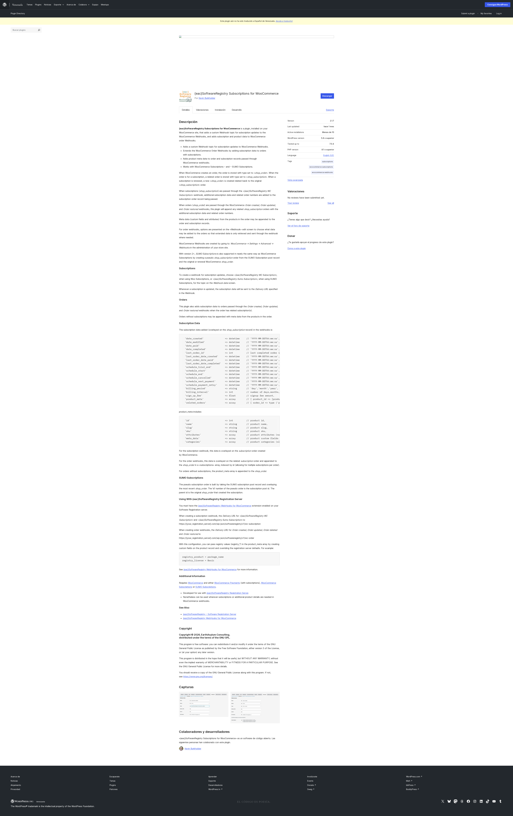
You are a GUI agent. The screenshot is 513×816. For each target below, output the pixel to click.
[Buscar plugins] (39, 30)
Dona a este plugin (296, 248)
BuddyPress (412, 789)
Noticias (14, 781)
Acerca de (15, 776)
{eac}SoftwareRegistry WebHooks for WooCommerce (224, 505)
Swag (310, 789)
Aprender (212, 776)
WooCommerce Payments (227, 583)
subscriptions (327, 162)
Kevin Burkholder (207, 98)
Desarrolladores (215, 785)
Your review (293, 203)
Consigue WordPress (497, 4)
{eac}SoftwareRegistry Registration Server (227, 593)
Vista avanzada (295, 180)
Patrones (114, 789)
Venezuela (40, 802)
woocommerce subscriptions (321, 167)
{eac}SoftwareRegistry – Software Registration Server (209, 614)
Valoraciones (202, 110)
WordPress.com (414, 776)
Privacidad (15, 789)
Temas (112, 781)
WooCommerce (195, 583)
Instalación (220, 110)
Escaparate (115, 776)
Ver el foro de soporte (298, 225)
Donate (311, 785)
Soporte (330, 110)
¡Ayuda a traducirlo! (284, 21)
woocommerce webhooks (322, 172)
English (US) (328, 155)
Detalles (186, 110)
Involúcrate (312, 776)
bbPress (411, 785)
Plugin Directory (18, 13)
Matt (409, 781)
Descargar (327, 96)
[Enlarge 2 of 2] (276, 695)
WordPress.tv (215, 789)
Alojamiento (16, 785)
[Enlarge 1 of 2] (224, 695)
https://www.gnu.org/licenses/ (197, 676)
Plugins (113, 785)
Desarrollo (237, 110)
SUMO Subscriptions (205, 587)
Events (310, 781)
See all (331, 203)
